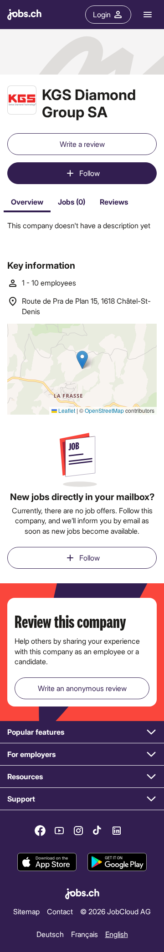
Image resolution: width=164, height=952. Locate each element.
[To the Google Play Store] (117, 862)
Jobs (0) (71, 201)
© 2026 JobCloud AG (115, 911)
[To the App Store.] (47, 862)
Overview (27, 201)
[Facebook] (40, 831)
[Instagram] (78, 831)
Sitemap (26, 911)
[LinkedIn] (117, 831)
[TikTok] (97, 831)
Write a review (82, 144)
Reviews (114, 201)
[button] (82, 732)
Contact (60, 911)
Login (102, 14)
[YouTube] (59, 831)
